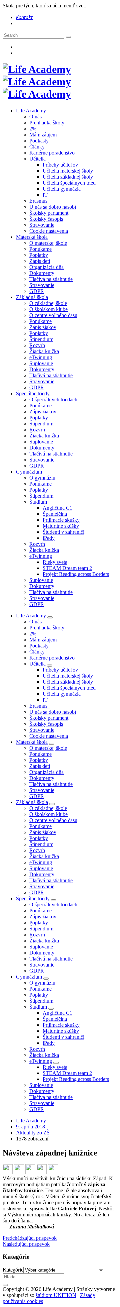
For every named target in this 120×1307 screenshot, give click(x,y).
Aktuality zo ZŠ (33, 1132)
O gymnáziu (42, 478)
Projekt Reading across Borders (76, 574)
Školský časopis (46, 219)
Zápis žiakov (42, 327)
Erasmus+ (39, 201)
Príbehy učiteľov (60, 165)
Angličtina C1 (57, 508)
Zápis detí (39, 261)
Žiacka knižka (44, 351)
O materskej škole (48, 243)
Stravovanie (41, 225)
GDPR (36, 291)
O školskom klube (48, 309)
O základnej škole (48, 303)
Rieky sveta (55, 562)
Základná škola (32, 297)
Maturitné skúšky (61, 526)
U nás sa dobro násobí (52, 207)
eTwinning (40, 357)
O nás (35, 116)
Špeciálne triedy (33, 393)
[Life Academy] (37, 81)
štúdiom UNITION (56, 1295)
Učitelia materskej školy (68, 171)
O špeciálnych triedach (53, 399)
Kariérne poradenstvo (52, 153)
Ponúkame (40, 249)
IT (45, 195)
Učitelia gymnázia (62, 189)
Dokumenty (41, 273)
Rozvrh (37, 345)
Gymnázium (29, 472)
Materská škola (32, 237)
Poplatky (38, 255)
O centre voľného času (53, 315)
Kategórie (13, 1270)
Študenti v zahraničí (63, 532)
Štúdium (38, 502)
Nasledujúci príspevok (26, 1244)
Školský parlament (48, 213)
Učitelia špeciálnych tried (69, 183)
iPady (49, 538)
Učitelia (37, 159)
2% (32, 128)
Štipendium (41, 339)
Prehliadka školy (46, 122)
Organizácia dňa (46, 267)
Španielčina (55, 514)
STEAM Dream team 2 (67, 568)
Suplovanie (41, 363)
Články (37, 146)
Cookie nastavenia (48, 231)
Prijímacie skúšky (61, 520)
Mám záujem (43, 134)
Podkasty (39, 140)
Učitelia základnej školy (68, 177)
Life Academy (31, 110)
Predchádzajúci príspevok (30, 1238)
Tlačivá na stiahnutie (51, 279)
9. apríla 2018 (30, 1126)
